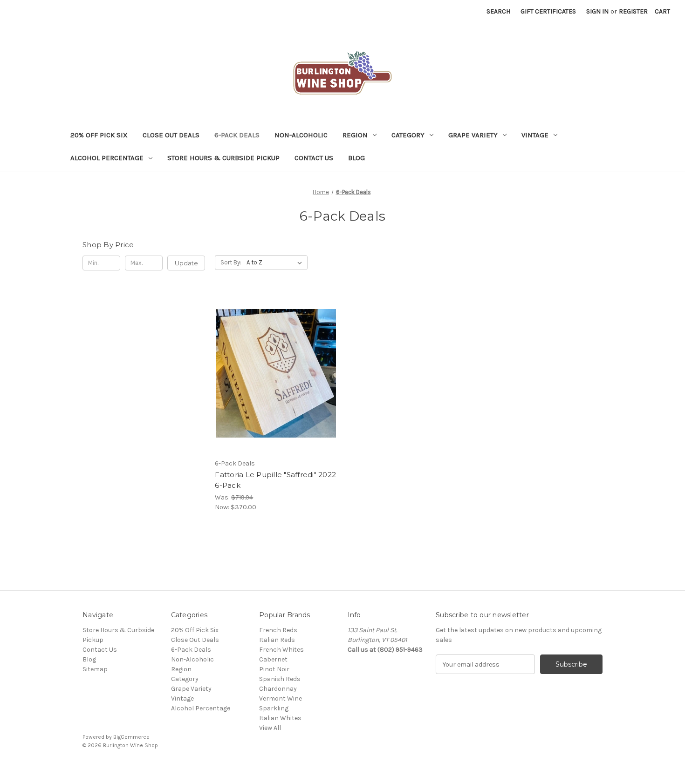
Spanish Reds (280, 679)
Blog (356, 158)
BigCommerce (131, 737)
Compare (273, 381)
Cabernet (273, 659)
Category (408, 135)
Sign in (597, 11)
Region (355, 135)
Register (633, 11)
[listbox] (276, 263)
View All (270, 728)
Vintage (534, 135)
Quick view (274, 365)
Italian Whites (280, 718)
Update (186, 263)
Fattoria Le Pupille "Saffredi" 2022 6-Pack (275, 480)
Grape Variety (473, 135)
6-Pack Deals (237, 135)
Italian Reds (277, 640)
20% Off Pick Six (99, 135)
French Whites (281, 650)
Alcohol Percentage (107, 158)
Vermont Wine (280, 698)
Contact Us (314, 158)
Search (498, 11)
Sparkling (273, 708)
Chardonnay (278, 689)
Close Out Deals (171, 135)
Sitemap (95, 669)
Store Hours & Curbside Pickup (223, 158)
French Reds (278, 630)
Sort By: (230, 262)
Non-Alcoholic (301, 135)
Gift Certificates (548, 11)
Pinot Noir (274, 669)
